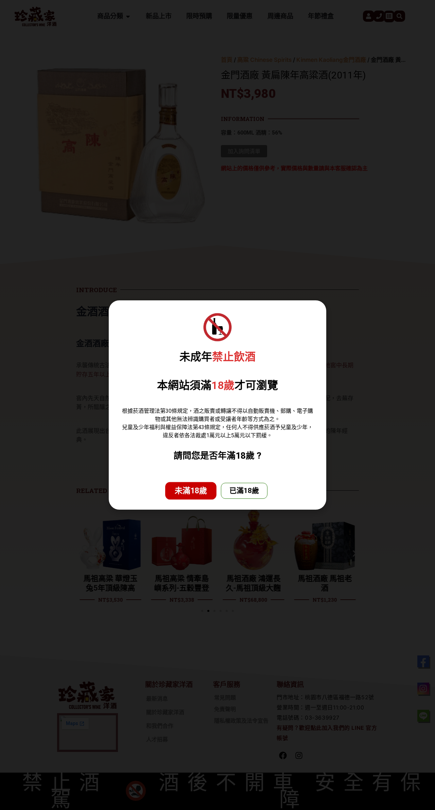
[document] (217, 405)
